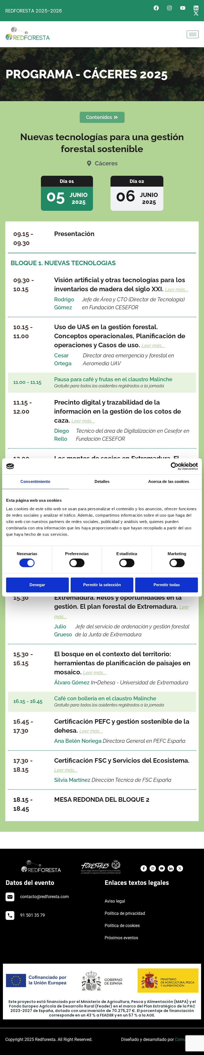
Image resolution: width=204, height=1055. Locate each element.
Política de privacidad (125, 913)
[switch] (76, 563)
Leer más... (176, 289)
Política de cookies (122, 925)
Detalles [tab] (102, 481)
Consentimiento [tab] (35, 481)
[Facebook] (156, 8)
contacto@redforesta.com (44, 896)
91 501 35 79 (32, 915)
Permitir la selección (102, 584)
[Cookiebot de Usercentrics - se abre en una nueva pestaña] (174, 466)
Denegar (37, 584)
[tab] (67, 193)
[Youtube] (182, 8)
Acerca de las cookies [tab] (168, 481)
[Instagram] (169, 8)
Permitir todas (167, 584)
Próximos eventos (121, 937)
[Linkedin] (196, 8)
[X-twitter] (196, 13)
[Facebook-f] (144, 868)
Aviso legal (115, 901)
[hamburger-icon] (193, 34)
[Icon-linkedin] (171, 868)
